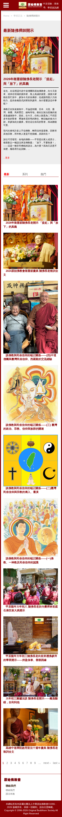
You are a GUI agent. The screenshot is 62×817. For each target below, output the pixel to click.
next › (47, 763)
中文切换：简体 (51, 3)
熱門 (43, 174)
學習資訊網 (53, 7)
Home (6, 15)
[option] (31, 98)
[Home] (31, 5)
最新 (6, 174)
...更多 (6, 157)
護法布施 (10, 794)
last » (56, 763)
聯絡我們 (10, 790)
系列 (25, 174)
